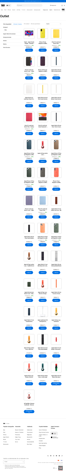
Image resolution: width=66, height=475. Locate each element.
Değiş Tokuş (18, 437)
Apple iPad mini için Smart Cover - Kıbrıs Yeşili (29, 293)
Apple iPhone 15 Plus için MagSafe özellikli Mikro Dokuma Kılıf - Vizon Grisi (56, 154)
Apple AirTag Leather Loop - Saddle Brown (29, 265)
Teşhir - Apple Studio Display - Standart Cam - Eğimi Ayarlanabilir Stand (29, 42)
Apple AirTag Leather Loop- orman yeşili (43, 376)
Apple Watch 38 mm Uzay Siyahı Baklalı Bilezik (29, 237)
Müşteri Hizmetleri (19, 429)
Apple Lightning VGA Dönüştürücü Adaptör (43, 320)
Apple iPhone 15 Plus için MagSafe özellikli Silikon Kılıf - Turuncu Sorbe (43, 237)
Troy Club (17, 439)
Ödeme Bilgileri (42, 445)
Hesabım (41, 440)
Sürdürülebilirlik (30, 441)
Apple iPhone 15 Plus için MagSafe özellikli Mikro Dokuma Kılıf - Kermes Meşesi (29, 181)
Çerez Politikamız (43, 429)
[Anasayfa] (4, 423)
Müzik (4, 439)
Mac (4, 429)
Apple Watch (6, 437)
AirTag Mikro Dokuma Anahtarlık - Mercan (29, 404)
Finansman (17, 434)
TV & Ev (5, 441)
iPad (4, 432)
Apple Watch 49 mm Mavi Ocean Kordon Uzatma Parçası (56, 70)
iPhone (4, 434)
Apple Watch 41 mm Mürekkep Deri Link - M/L (43, 265)
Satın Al (29, 50)
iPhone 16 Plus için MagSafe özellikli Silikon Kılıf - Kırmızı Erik (42, 70)
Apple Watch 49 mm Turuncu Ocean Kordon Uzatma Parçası (56, 293)
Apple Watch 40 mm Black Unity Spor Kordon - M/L (56, 376)
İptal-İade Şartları (43, 443)
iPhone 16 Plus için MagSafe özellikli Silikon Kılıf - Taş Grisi (43, 181)
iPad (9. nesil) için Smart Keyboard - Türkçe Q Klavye (42, 126)
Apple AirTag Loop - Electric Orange (42, 293)
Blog (40, 447)
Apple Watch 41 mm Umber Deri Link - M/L (56, 209)
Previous (1, 1)
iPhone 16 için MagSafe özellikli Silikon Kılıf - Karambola (43, 42)
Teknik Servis (57, 9)
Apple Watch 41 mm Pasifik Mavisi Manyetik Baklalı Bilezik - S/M (29, 320)
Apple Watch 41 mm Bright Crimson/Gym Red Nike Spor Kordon (56, 348)
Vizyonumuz (30, 432)
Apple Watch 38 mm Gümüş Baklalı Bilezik (56, 265)
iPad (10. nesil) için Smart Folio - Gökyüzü (42, 209)
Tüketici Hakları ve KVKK (43, 435)
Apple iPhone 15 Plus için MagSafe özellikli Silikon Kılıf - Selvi (56, 237)
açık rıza (6, 468)
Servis (16, 441)
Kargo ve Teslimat (19, 432)
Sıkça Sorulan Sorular (44, 432)
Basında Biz (29, 437)
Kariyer (28, 439)
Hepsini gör (39, 1)
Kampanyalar (42, 438)
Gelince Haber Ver (56, 384)
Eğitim (50, 9)
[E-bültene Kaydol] (23, 461)
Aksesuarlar (6, 444)
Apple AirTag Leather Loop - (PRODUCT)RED (43, 154)
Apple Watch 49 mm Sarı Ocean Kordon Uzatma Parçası (43, 98)
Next (64, 1)
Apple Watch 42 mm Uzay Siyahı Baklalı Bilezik (43, 348)
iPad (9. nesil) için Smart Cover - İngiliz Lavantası (29, 209)
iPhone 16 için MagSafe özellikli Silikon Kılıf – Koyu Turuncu (56, 181)
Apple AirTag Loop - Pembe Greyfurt (29, 376)
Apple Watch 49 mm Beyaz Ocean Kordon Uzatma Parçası (56, 98)
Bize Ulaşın (29, 444)
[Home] (3, 5)
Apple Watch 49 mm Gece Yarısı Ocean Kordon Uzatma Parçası (56, 126)
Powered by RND (59, 462)
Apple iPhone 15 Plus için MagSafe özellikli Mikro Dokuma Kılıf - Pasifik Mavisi (29, 154)
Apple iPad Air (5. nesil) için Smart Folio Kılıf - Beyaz (29, 98)
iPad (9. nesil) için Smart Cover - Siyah (29, 70)
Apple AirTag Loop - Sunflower (56, 320)
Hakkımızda (29, 429)
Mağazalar (45, 9)
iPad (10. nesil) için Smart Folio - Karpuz (29, 126)
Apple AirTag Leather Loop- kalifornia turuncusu (29, 348)
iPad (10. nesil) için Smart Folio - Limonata (56, 42)
